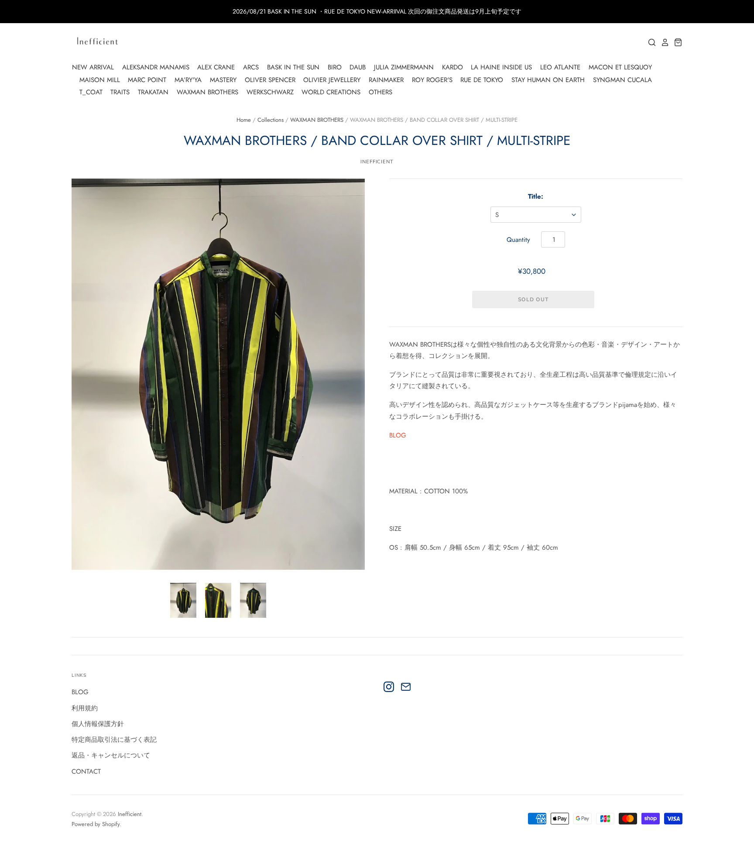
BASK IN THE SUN (293, 67)
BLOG (397, 435)
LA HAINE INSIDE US (501, 67)
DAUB (358, 67)
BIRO (335, 67)
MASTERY (223, 80)
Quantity (518, 239)
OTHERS (380, 92)
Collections (270, 120)
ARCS (251, 67)
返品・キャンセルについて (111, 755)
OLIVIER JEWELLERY (331, 80)
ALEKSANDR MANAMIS (155, 67)
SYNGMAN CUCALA (622, 80)
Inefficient (129, 814)
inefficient (377, 161)
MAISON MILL (99, 80)
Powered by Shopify (96, 824)
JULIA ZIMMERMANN (404, 67)
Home (243, 120)
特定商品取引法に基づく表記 (114, 739)
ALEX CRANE (216, 67)
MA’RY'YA (188, 80)
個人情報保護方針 (98, 724)
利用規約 (85, 708)
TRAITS (120, 92)
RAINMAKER (386, 80)
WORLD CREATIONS (331, 92)
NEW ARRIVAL (93, 67)
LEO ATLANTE (560, 67)
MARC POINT (147, 80)
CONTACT (86, 771)
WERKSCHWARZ (270, 92)
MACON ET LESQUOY (620, 67)
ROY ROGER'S (432, 80)
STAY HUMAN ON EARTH (548, 80)
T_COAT (91, 92)
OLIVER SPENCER (270, 80)
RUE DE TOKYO (481, 80)
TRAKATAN (153, 92)
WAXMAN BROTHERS (207, 92)
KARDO (452, 67)
